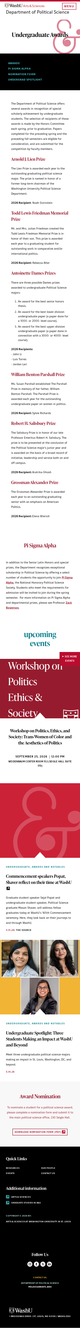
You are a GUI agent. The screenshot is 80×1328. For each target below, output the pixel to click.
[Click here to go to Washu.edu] (20, 1313)
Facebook (36, 1264)
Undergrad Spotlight (25, 80)
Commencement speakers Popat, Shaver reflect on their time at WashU (39, 879)
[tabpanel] (40, 721)
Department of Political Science (37, 12)
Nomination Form (21, 74)
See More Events (71, 659)
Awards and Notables (48, 867)
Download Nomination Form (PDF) (38, 1132)
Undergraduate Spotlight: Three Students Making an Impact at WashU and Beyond (39, 1039)
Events (10, 1174)
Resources (12, 1168)
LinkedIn (49, 1264)
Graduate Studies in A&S (26, 1203)
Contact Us (48, 1174)
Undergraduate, (18, 867)
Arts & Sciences (21, 1197)
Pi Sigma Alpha (19, 69)
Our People (48, 1168)
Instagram (29, 1264)
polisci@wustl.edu (40, 1287)
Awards (14, 63)
